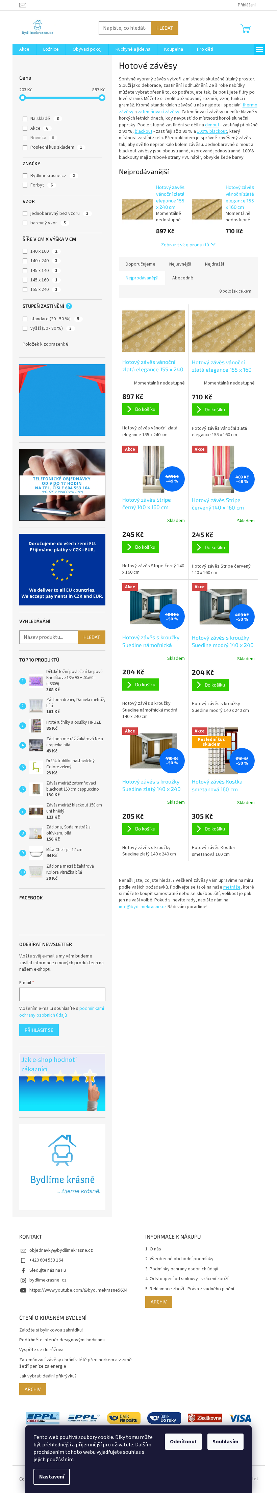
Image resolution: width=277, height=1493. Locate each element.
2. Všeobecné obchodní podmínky (179, 1259)
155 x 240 (43, 289)
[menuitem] (24, 49)
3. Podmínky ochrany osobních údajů (181, 1269)
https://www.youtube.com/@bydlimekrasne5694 (78, 1290)
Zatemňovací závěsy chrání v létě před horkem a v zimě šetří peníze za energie (75, 1363)
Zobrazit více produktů (185, 244)
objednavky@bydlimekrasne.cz (61, 1250)
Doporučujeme (140, 264)
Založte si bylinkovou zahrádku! (51, 1330)
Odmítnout (183, 1441)
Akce (39, 128)
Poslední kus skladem (56, 147)
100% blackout (212, 131)
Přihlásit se (39, 1030)
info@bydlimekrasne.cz (143, 906)
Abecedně (182, 278)
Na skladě (44, 118)
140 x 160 (43, 251)
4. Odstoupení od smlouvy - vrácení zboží (186, 1279)
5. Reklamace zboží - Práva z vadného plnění (189, 1289)
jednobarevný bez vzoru (59, 213)
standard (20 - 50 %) (54, 319)
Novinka (42, 137)
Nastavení (51, 1476)
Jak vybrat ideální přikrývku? (48, 1376)
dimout (212, 125)
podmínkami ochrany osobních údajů (61, 1012)
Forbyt (41, 185)
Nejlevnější (180, 264)
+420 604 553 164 (46, 1260)
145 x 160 (43, 280)
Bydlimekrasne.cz (52, 175)
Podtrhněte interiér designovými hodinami (62, 1340)
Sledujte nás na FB (47, 1270)
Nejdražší (214, 264)
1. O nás (153, 1249)
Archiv (159, 1301)
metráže (232, 887)
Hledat (164, 28)
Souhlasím (225, 1441)
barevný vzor (48, 223)
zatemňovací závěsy (158, 111)
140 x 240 (43, 260)
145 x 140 (43, 270)
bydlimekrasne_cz (48, 1280)
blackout (143, 131)
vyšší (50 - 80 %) (51, 328)
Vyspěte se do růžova (41, 1350)
